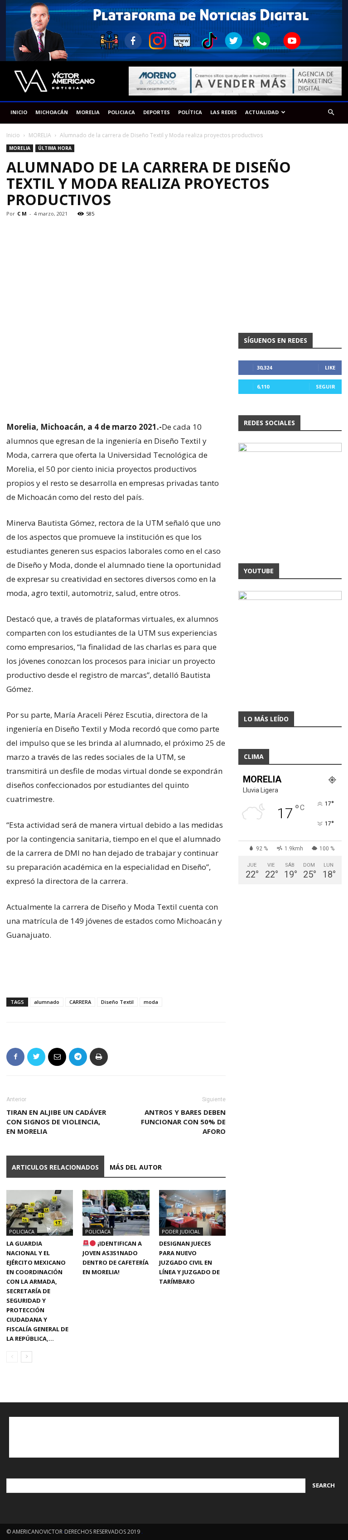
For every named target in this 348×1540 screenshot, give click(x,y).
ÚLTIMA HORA (55, 148)
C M (22, 213)
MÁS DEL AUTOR (136, 1167)
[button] (331, 112)
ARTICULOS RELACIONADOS (55, 1167)
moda (151, 1001)
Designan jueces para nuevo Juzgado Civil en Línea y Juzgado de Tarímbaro (189, 1262)
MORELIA (88, 112)
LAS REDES (223, 112)
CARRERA (80, 1001)
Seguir (325, 386)
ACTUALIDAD (262, 112)
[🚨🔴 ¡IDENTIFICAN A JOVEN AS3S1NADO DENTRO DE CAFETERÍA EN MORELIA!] (115, 1213)
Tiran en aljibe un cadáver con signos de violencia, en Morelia (56, 1122)
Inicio (13, 135)
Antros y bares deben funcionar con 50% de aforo (183, 1122)
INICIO (18, 112)
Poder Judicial (181, 1231)
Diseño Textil (117, 1001)
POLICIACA (121, 112)
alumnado (46, 1001)
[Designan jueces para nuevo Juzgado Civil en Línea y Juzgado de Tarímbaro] (192, 1213)
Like (330, 367)
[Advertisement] (116, 396)
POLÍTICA (190, 112)
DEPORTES (156, 112)
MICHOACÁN (51, 112)
